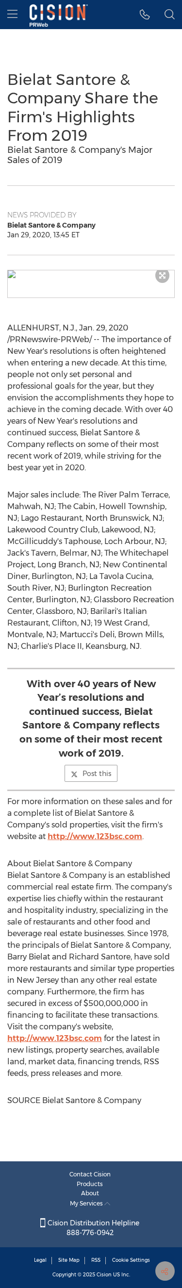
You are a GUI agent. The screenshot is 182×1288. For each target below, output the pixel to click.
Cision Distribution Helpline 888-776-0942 (92, 1228)
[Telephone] (144, 14)
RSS (95, 1260)
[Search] (169, 14)
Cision (104, 1274)
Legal (40, 1260)
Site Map (69, 1260)
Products (90, 1184)
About (90, 1193)
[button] (91, 274)
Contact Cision (90, 1174)
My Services (87, 1203)
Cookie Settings (131, 1260)
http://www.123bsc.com (95, 836)
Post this (97, 773)
